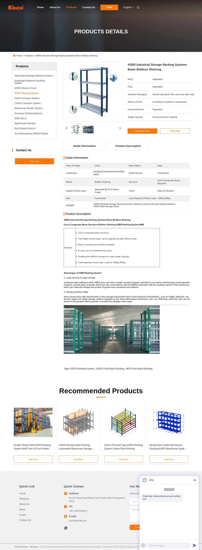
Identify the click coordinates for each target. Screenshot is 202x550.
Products (71, 7)
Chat (109, 7)
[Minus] (194, 480)
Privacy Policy (21, 547)
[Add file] (143, 545)
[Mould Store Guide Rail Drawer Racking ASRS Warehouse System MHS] (169, 422)
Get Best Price (142, 131)
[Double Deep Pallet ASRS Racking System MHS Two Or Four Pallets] (33, 422)
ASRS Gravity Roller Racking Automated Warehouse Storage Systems (75, 447)
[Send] (194, 545)
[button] (17, 429)
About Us (55, 7)
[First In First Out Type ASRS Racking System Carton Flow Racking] (123, 422)
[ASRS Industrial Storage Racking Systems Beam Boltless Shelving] (93, 92)
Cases (22, 515)
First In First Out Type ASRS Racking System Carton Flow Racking (123, 447)
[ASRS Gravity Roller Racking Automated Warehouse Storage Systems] (78, 422)
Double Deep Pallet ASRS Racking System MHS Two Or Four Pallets (32, 447)
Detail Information (84, 146)
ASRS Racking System (82, 368)
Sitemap (34, 547)
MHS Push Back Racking (139, 368)
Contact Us (89, 7)
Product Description (128, 146)
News (22, 509)
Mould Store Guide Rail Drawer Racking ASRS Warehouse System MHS (168, 447)
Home (40, 7)
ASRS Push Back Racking (110, 368)
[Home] (16, 7)
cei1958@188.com (78, 520)
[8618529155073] (66, 529)
